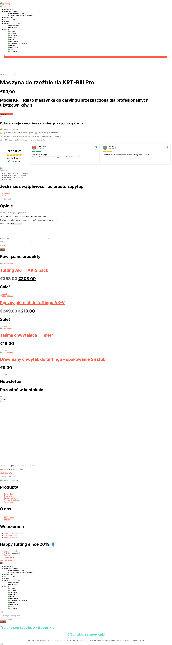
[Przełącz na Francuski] (12, 35)
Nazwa (2, 242)
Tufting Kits (8, 17)
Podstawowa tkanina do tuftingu (20, 15)
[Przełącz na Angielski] (12, 33)
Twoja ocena (5, 224)
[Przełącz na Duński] (11, 45)
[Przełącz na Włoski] (11, 39)
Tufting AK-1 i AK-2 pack (24, 270)
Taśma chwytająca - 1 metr (26, 335)
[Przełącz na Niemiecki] (12, 37)
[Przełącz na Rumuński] (12, 51)
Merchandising (13, 27)
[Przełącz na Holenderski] (13, 47)
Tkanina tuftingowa (11, 11)
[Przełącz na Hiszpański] (13, 41)
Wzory (6, 21)
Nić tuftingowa (9, 19)
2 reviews (18, 158)
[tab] (86, 168)
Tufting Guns (9, 9)
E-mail (2, 246)
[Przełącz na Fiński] (11, 49)
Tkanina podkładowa (16, 13)
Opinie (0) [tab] (7, 199)
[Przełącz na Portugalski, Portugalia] (17, 43)
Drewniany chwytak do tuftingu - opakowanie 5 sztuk (52, 359)
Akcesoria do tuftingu (12, 23)
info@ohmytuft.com (7, 473)
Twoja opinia (5, 238)
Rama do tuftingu (14, 25)
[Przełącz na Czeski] (11, 31)
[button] (4, 55)
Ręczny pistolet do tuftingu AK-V (32, 302)
